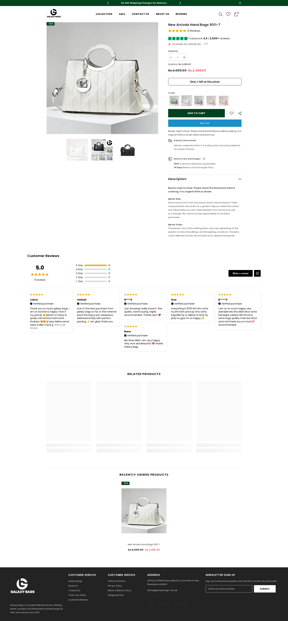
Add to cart (197, 113)
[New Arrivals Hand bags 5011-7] (144, 511)
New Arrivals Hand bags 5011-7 (144, 544)
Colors (171, 93)
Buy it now (205, 123)
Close (240, 3)
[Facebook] (150, 604)
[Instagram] (159, 604)
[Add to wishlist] (231, 113)
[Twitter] (186, 604)
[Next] (180, 3)
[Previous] (108, 3)
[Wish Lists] (228, 14)
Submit (265, 588)
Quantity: (173, 51)
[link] (69, 445)
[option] (144, 3)
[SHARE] (239, 113)
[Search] (220, 14)
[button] (174, 100)
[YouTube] (177, 604)
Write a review (240, 273)
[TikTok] (168, 604)
